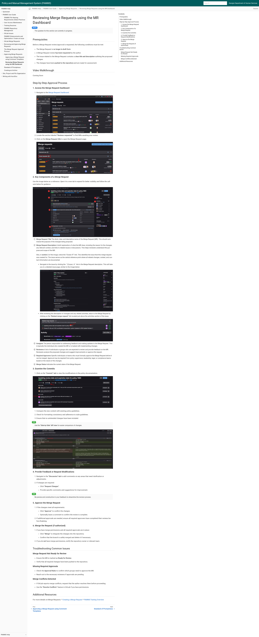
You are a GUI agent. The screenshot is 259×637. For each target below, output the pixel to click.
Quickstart (6, 12)
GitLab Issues (8, 33)
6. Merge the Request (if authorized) (128, 44)
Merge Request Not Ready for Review (129, 53)
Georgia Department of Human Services (243, 3)
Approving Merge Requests (13, 54)
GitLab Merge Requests (12, 41)
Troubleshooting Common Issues (127, 48)
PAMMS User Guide (9, 15)
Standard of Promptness (12, 67)
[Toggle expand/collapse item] (2, 12)
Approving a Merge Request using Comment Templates (50, 610)
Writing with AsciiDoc (10, 76)
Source (255, 9)
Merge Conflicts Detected (129, 59)
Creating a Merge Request (72, 600)
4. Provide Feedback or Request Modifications (128, 36)
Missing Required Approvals (129, 56)
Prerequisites (123, 17)
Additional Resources (126, 61)
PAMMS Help (5, 9)
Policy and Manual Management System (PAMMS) (26, 3)
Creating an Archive (10, 70)
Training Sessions (10, 25)
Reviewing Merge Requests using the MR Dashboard (97, 9)
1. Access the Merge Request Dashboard (130, 25)
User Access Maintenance (13, 22)
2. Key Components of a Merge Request (128, 29)
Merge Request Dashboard (58, 92)
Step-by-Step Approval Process (129, 22)
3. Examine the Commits (128, 33)
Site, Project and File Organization (14, 73)
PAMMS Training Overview (94, 600)
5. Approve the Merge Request (127, 40)
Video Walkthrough (125, 19)
